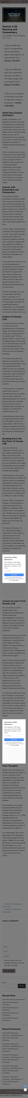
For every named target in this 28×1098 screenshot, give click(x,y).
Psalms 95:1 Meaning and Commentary (13, 999)
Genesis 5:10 (18, 815)
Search (4, 982)
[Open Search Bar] (23, 2)
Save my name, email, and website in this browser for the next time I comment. (14, 962)
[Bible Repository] (5, 2)
